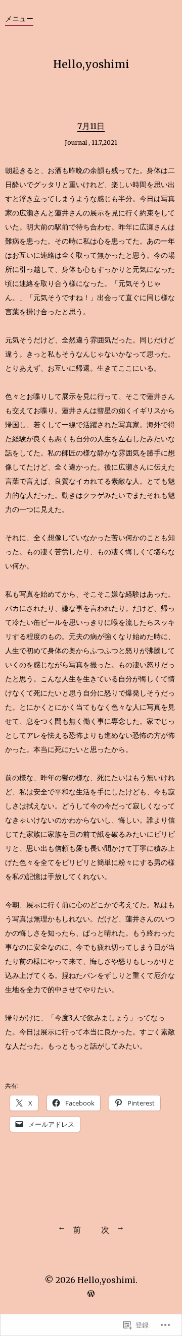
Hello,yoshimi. (107, 1280)
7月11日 (91, 126)
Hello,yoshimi (91, 64)
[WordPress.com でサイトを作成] (91, 1294)
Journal (76, 142)
